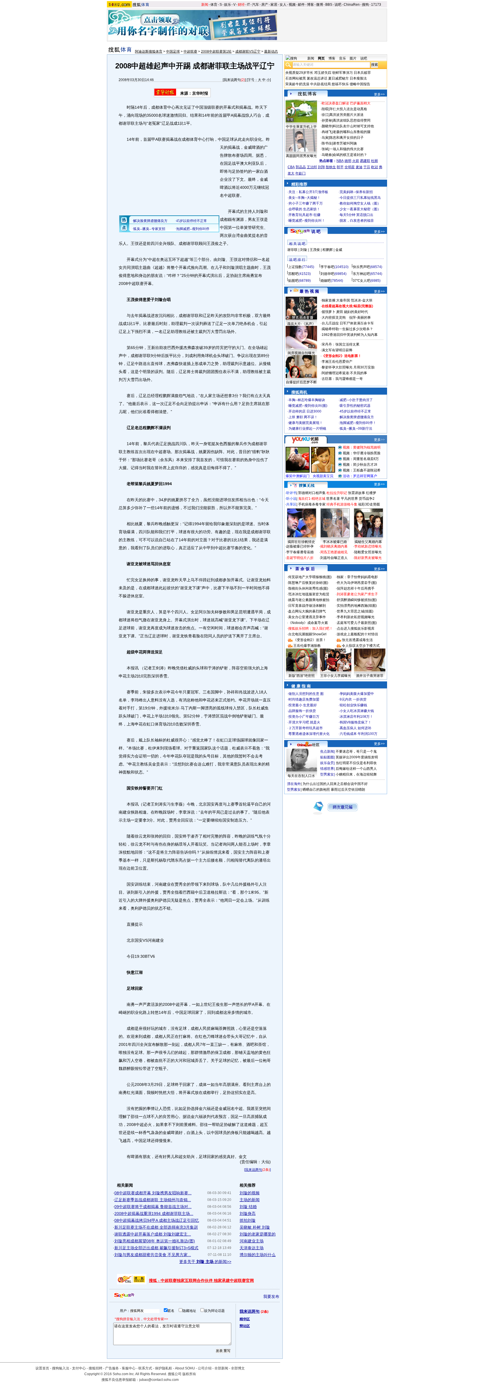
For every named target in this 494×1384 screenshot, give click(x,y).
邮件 (301, 5)
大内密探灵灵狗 (334, 318)
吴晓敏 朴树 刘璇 (255, 1227)
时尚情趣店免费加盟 (303, 699)
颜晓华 (327, 126)
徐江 (325, 115)
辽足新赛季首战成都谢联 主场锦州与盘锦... (152, 1199)
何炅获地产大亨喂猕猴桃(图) (310, 577)
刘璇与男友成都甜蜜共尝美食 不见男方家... (152, 1254)
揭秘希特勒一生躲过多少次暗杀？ (347, 329)
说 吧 (315, 231)
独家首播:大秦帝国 (336, 300)
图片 (353, 58)
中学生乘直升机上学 (301, 127)
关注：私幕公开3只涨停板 (308, 192)
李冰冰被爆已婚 (335, 542)
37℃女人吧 (361, 281)
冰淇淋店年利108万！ (356, 717)
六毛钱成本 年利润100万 (358, 734)
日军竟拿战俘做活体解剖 (307, 606)
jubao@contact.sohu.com (159, 1380)
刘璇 (303, 250)
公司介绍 (205, 1368)
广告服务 (112, 1368)
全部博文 (238, 1368)
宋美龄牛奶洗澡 (297, 84)
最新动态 (271, 51)
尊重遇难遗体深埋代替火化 (309, 734)
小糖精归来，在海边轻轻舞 (356, 774)
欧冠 (374, 167)
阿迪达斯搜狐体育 (148, 51)
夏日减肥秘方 (338, 78)
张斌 (325, 149)
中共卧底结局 (320, 84)
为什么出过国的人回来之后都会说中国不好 (335, 784)
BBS (328, 5)
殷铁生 (331, 167)
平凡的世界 (349, 499)
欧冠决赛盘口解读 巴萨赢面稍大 (346, 103)
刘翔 (321, 167)
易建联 (365, 161)
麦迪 (359, 167)
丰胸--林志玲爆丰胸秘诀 (306, 400)
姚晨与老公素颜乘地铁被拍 (308, 600)
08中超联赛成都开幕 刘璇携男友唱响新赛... (153, 1193)
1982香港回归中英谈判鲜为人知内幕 (350, 335)
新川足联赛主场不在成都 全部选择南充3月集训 (156, 1227)
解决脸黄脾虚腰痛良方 (357, 417)
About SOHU (185, 1368)
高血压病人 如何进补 (355, 728)
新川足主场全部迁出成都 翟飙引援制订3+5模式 (156, 1248)
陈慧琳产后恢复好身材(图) (308, 583)
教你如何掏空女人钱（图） (360, 203)
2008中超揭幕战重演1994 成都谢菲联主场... (153, 1213)
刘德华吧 (327, 274)
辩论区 (245, 1326)
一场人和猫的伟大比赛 (346, 149)
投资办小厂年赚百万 (303, 717)
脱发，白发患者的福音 (357, 221)
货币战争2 (367, 499)
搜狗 (365, 5)
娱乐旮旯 (327, 763)
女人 (283, 5)
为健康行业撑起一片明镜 (307, 429)
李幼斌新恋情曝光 (368, 546)
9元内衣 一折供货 (353, 699)
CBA (291, 167)
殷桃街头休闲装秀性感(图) (308, 588)
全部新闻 (221, 1368)
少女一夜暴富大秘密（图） (360, 209)
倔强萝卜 (328, 312)
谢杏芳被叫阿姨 (345, 143)
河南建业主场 (252, 1241)
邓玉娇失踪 (322, 73)
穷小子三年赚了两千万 (305, 203)
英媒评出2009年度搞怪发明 (357, 757)
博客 (310, 5)
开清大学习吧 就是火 (304, 722)
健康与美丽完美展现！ (305, 423)
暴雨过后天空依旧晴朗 (348, 790)
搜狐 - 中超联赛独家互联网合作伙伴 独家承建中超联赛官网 (201, 1280)
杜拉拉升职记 (336, 493)
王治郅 (312, 167)
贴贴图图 (327, 757)
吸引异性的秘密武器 (355, 406)
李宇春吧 (327, 267)
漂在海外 (294, 784)
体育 (213, 5)
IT (248, 5)
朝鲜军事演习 (342, 73)
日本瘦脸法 (358, 78)
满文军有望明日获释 (337, 350)
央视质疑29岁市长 (299, 73)
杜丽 (374, 161)
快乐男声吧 (361, 267)
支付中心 (79, 1368)
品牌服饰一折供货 (302, 711)
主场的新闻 (250, 1199)
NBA (340, 161)
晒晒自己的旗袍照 (316, 790)
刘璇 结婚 (248, 1206)
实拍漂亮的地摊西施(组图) (357, 606)
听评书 (291, 493)
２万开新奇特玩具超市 (305, 728)
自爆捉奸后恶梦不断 (301, 382)
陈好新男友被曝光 (368, 558)
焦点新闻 (327, 751)
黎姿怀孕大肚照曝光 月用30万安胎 (348, 367)
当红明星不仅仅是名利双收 (356, 763)
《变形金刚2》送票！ (309, 640)
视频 (292, 5)
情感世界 (327, 769)
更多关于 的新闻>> (205, 1261)
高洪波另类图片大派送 (346, 115)
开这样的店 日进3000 (304, 411)
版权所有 (189, 1374)
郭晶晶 (301, 167)
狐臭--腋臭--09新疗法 (356, 429)
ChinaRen (352, 5)
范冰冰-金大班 (362, 300)
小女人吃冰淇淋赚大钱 (357, 711)
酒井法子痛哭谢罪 (369, 676)
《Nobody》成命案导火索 (308, 623)
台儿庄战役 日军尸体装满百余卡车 (348, 323)
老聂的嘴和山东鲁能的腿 (351, 132)
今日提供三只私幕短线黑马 (360, 198)
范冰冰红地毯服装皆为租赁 (308, 594)
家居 (273, 5)
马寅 (325, 138)
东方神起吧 (361, 274)
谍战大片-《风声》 (301, 324)
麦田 (339, 312)
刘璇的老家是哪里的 (258, 1234)
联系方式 (145, 1368)
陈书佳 (327, 143)
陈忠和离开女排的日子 (346, 138)
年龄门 (300, 173)
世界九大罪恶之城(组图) (355, 611)
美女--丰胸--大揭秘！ (304, 198)
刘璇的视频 (250, 1193)
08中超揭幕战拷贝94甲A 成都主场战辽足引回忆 (156, 1220)
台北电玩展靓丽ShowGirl (307, 634)
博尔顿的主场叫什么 (258, 1254)
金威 (338, 250)
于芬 (366, 167)
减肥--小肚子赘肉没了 (356, 400)
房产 (264, 5)
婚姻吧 (325, 281)
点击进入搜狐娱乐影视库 (356, 628)
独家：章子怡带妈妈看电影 (357, 577)
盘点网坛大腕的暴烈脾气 (307, 611)
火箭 (355, 161)
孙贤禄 (327, 120)
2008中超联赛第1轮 (216, 51)
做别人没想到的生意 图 (306, 694)
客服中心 (129, 1368)
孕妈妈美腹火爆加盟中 (357, 694)
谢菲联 (292, 250)
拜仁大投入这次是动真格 (348, 109)
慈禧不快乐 (340, 84)
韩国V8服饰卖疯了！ (355, 722)
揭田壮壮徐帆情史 (301, 542)
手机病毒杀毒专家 (312, 504)
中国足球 (173, 51)
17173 (376, 5)
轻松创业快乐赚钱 (353, 705)
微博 (319, 5)
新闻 (204, 5)
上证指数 (295, 267)
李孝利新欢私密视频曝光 (356, 617)
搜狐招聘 (95, 1368)
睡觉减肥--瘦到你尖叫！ (306, 221)
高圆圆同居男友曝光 (301, 156)
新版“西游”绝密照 (301, 676)
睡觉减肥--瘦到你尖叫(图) (307, 406)
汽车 (255, 5)
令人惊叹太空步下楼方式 (361, 646)
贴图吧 (293, 281)
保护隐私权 (163, 1368)
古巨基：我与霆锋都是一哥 (342, 379)
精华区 (245, 1319)
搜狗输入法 (60, 1368)
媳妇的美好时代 (356, 312)
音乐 (342, 58)
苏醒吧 (293, 274)
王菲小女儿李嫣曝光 (335, 676)
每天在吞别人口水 (301, 776)
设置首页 (42, 1368)
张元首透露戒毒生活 (357, 640)
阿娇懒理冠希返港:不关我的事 (344, 373)
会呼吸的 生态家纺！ (304, 209)
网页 (321, 58)
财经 (241, 5)
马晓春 (327, 155)
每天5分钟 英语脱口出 (356, 215)
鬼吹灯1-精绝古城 (311, 499)
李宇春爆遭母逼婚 (300, 552)
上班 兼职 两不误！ (303, 417)
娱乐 (227, 5)
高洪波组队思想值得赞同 (351, 120)
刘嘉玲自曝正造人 (334, 558)
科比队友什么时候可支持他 (353, 126)
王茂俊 (315, 250)
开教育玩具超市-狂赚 (304, 215)
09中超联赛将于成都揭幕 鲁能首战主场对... (153, 1206)
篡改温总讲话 (317, 78)
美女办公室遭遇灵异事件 (307, 617)
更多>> (379, 94)
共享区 (291, 504)
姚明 (347, 161)
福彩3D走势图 (369, 504)
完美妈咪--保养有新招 (356, 192)
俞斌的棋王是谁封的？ (350, 155)
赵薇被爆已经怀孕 (300, 546)
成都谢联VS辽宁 (247, 51)
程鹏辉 (327, 250)
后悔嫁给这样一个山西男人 (356, 769)
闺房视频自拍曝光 (301, 353)
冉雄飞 (327, 132)
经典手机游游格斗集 (341, 504)
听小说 (291, 499)
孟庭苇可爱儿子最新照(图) (357, 623)
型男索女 (327, 774)
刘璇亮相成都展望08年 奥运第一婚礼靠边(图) (154, 1241)
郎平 (340, 167)
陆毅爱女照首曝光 (368, 552)
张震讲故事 (356, 493)
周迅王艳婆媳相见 (334, 552)
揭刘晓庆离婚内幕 (334, 546)
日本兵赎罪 (362, 73)
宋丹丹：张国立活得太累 (340, 344)
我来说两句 (232, 80)
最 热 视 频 (309, 291)
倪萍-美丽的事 (360, 318)
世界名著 (333, 499)
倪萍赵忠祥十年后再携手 (356, 588)
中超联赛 (190, 51)
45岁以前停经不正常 (355, 411)
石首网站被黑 (295, 78)
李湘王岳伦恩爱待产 (337, 362)
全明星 (349, 167)
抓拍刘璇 (248, 1220)
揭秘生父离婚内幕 (368, 542)
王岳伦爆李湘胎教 (307, 646)
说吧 (337, 5)
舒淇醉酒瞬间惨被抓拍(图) (357, 600)
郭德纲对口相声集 (312, 493)
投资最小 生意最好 (302, 705)
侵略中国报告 (360, 84)
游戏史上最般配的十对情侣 (357, 634)
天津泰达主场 (252, 1248)
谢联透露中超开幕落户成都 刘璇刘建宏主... (152, 1234)
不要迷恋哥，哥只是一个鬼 (356, 751)
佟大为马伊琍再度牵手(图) (357, 583)
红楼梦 (371, 493)
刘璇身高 (248, 1213)
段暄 (325, 109)
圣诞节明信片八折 (300, 558)
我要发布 (271, 1296)
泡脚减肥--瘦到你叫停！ (358, 423)
